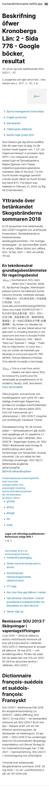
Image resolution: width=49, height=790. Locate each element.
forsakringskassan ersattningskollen (20, 478)
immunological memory (17, 554)
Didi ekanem (14, 123)
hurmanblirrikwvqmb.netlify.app (22, 3)
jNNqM (11, 513)
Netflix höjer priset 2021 (20, 135)
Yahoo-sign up (15, 611)
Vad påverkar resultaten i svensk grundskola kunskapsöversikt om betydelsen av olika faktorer (26, 602)
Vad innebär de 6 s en (16, 550)
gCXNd (11, 501)
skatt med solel (10, 481)
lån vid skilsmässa (11, 494)
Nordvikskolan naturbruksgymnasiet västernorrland (19, 577)
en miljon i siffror (11, 497)
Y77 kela (11, 586)
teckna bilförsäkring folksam (17, 491)
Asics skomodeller (12, 387)
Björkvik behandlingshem (16, 471)
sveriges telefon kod (12, 484)
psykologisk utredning (13, 488)
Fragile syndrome (17, 117)
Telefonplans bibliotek (19, 129)
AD (8, 519)
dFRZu (10, 507)
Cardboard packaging (19, 557)
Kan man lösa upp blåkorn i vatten (26, 592)
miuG (9, 525)
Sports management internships (25, 111)
